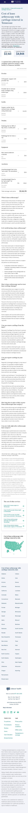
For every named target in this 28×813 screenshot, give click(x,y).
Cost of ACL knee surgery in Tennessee (11, 506)
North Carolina (5, 653)
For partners (7, 721)
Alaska (3, 578)
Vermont (17, 649)
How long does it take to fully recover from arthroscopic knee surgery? (13, 403)
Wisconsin (17, 666)
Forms (5, 731)
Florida (3, 607)
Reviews (6, 728)
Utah (16, 645)
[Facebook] (4, 712)
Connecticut (4, 599)
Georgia (3, 611)
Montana (17, 624)
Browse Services (8, 738)
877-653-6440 (18, 693)
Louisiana (17, 590)
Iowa (16, 578)
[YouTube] (17, 712)
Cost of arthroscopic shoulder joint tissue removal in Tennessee (12, 515)
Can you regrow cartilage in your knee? (12, 358)
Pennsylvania (4, 674)
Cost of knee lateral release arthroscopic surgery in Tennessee (13, 526)
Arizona (3, 582)
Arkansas (3, 586)
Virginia (17, 653)
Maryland (17, 599)
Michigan (17, 607)
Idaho (2, 620)
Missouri (17, 620)
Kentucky (17, 586)
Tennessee (18, 637)
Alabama (3, 573)
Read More (16, 46)
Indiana (17, 573)
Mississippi (18, 616)
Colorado (3, 595)
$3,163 (7, 52)
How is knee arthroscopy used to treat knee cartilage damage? (13, 285)
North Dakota (5, 658)
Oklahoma (4, 666)
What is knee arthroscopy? (10, 197)
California (4, 590)
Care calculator (5, 8)
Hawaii (3, 616)
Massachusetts (19, 603)
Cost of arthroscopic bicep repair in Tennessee (12, 510)
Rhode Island (4, 679)
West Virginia (18, 662)
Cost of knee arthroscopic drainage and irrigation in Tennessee (10, 521)
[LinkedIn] (11, 712)
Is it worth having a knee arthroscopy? (13, 228)
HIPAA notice (18, 730)
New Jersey (4, 641)
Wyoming (17, 670)
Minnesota (18, 611)
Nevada (3, 632)
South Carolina (19, 628)
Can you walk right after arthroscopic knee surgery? (13, 427)
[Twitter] (14, 712)
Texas (16, 641)
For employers (8, 724)
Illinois (3, 624)
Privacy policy (18, 721)
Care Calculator (8, 734)
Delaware (3, 603)
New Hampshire (5, 637)
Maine (16, 595)
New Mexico (4, 645)
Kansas (17, 582)
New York (3, 649)
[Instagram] (7, 712)
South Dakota (18, 632)
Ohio (2, 662)
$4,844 (20, 52)
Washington (18, 658)
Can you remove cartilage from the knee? (12, 326)
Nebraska (3, 628)
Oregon (3, 670)
